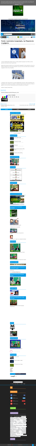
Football (11, 367)
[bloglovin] (17, 384)
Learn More (17, 4)
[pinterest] (15, 384)
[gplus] (14, 384)
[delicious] (24, 384)
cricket (11, 371)
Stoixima (21, 180)
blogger (6, 109)
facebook (29, 109)
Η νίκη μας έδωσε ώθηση (17, 141)
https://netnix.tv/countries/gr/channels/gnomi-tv (18, 374)
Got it (21, 4)
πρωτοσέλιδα (15, 133)
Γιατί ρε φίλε (16, 356)
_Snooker (11, 368)
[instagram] (23, 384)
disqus (18, 109)
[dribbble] (18, 384)
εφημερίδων (19, 133)
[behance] (21, 384)
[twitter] (12, 384)
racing (11, 370)
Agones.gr (18, 180)
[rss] (20, 384)
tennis (11, 369)
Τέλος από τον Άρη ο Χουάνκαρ (18, 152)
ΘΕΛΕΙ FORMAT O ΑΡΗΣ (17, 137)
